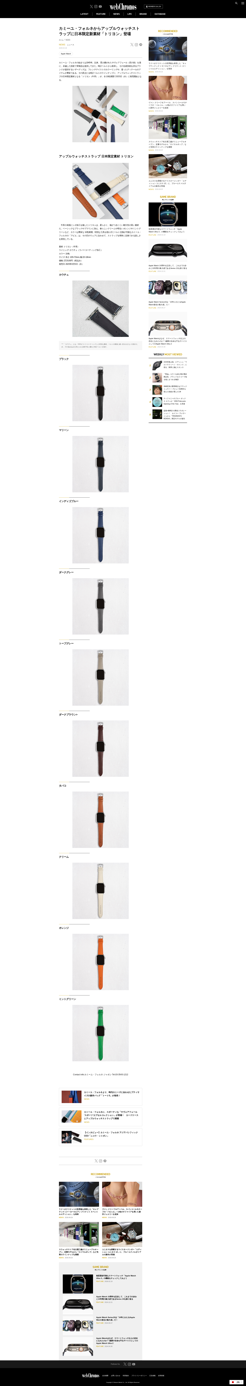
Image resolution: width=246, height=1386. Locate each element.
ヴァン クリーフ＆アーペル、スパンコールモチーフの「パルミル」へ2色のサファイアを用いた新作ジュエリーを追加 (122, 1211)
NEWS (116, 14)
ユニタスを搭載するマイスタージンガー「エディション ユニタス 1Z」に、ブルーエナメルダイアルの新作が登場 (122, 1251)
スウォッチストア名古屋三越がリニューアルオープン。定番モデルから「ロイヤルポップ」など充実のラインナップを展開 (78, 1251)
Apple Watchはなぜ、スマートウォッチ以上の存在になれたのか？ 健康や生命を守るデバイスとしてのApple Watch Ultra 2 (117, 1340)
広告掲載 (152, 1376)
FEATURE (101, 14)
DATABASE (160, 14)
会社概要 (105, 1376)
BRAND (143, 14)
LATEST (84, 14)
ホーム (61, 40)
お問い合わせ (115, 1376)
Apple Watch (66, 54)
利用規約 (126, 1376)
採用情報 (161, 1376)
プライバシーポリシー (139, 1376)
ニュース (70, 45)
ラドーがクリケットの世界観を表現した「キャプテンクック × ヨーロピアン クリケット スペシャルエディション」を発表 (78, 1211)
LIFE (129, 14)
